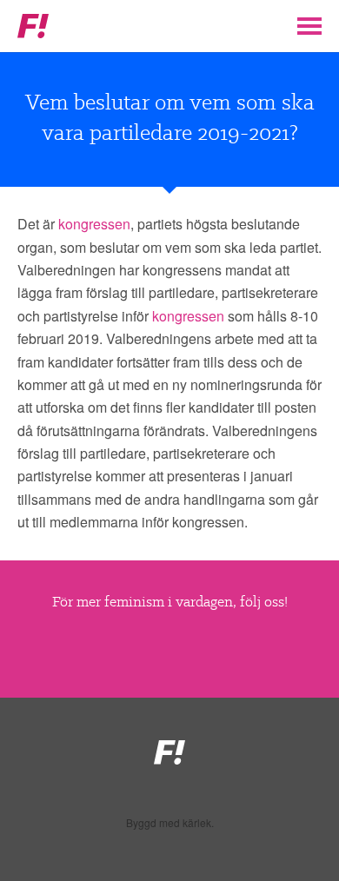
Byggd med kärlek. (170, 823)
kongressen (94, 224)
